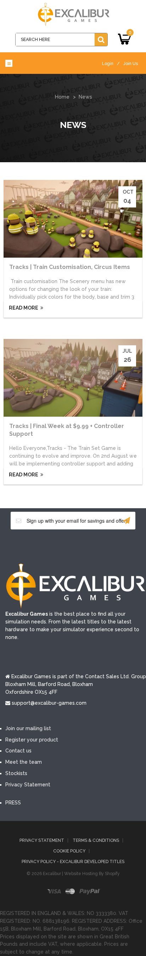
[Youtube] (84, 546)
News (85, 97)
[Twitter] (62, 546)
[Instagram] (105, 546)
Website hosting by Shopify (92, 873)
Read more (23, 308)
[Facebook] (41, 546)
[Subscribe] (126, 520)
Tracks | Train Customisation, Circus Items (69, 267)
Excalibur (52, 873)
